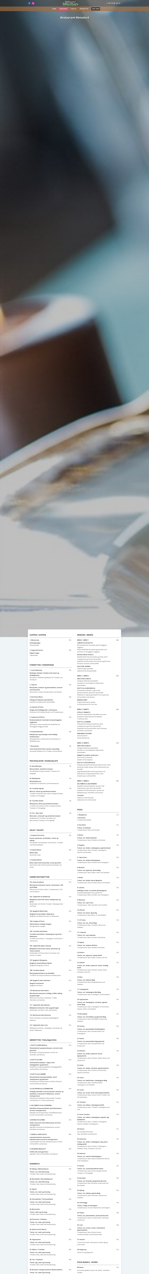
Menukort (63, 9)
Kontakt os (84, 9)
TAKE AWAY (96, 9)
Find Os (73, 9)
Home (54, 9)
